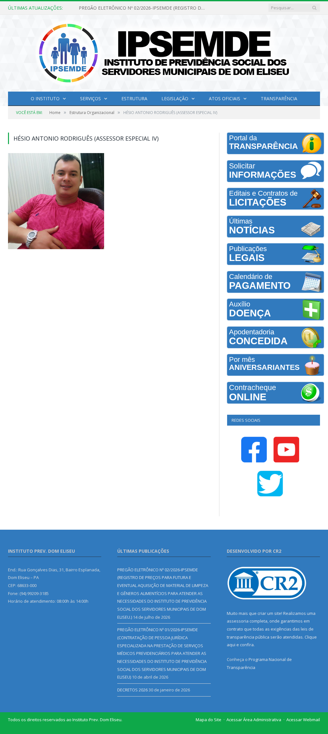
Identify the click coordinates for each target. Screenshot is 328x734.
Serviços (90, 98)
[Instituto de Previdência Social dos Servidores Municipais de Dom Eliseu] (164, 52)
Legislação (174, 98)
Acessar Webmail (303, 719)
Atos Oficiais (224, 98)
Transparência (279, 98)
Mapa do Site (208, 719)
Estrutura (134, 98)
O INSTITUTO (45, 98)
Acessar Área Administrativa (253, 719)
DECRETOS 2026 (132, 690)
